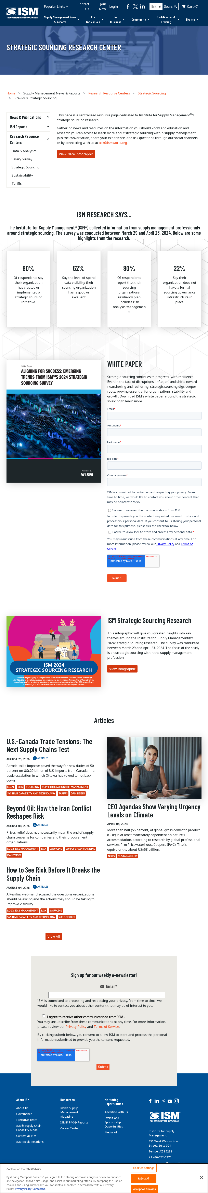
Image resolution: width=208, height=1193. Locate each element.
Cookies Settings (143, 1168)
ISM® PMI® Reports (74, 1122)
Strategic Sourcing (152, 93)
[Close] (201, 1177)
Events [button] (190, 19)
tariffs (63, 793)
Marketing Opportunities (114, 1101)
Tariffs (17, 183)
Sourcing (32, 787)
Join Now (102, 6)
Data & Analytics (24, 151)
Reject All (143, 1178)
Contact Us (83, 6)
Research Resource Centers (109, 93)
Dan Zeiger (78, 793)
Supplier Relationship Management (65, 787)
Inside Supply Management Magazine (69, 1112)
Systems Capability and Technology (31, 793)
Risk (20, 787)
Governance (24, 1114)
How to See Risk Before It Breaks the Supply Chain (53, 873)
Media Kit (111, 1132)
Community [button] (138, 19)
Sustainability (22, 175)
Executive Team (26, 1120)
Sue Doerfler (66, 917)
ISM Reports (18, 126)
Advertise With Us (116, 1112)
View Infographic (122, 669)
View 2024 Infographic (76, 154)
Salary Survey (22, 159)
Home (10, 93)
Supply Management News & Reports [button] (60, 19)
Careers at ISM (26, 1136)
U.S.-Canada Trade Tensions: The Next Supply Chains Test (49, 745)
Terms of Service (106, 1026)
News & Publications (25, 117)
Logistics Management (22, 848)
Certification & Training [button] (166, 19)
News (111, 856)
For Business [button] (115, 19)
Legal (10, 787)
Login (113, 6)
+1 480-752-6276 (160, 1157)
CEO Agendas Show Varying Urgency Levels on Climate (153, 810)
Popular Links (54, 6)
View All (54, 936)
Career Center (69, 1128)
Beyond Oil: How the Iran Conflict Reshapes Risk (49, 811)
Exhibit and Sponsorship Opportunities (114, 1122)
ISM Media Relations (30, 1142)
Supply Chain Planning (80, 848)
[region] (104, 1178)
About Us (22, 1108)
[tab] (62, 19)
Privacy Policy (76, 1026)
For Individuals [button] (93, 19)
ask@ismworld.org (113, 142)
